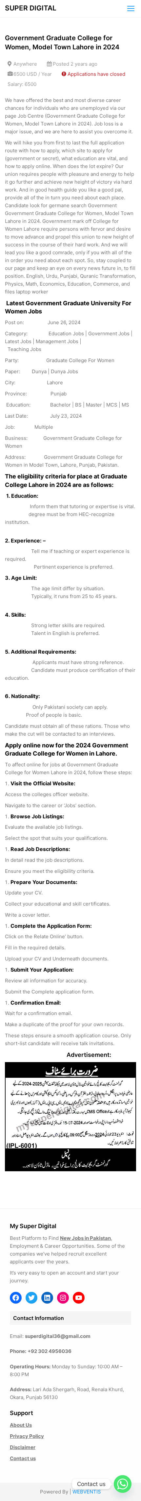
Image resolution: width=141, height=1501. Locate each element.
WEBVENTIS (86, 1492)
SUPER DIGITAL (30, 8)
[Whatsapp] (122, 1484)
